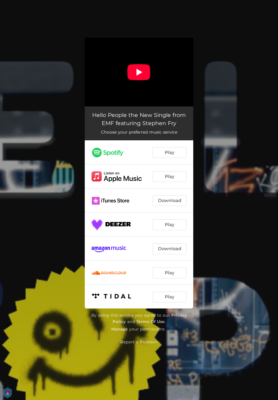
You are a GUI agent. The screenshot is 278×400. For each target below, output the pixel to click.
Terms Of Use (150, 321)
